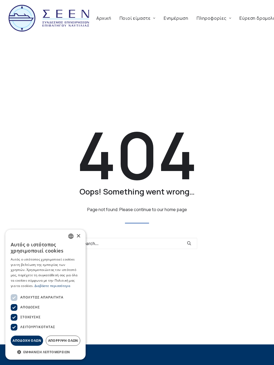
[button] (189, 243)
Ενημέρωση (176, 18)
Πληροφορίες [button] (212, 18)
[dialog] (45, 295)
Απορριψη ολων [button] (63, 340)
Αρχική (103, 18)
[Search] (137, 243)
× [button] (78, 236)
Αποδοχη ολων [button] (27, 340)
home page (176, 209)
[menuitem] (104, 18)
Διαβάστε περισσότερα (52, 286)
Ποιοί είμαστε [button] (135, 18)
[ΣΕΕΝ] (49, 18)
